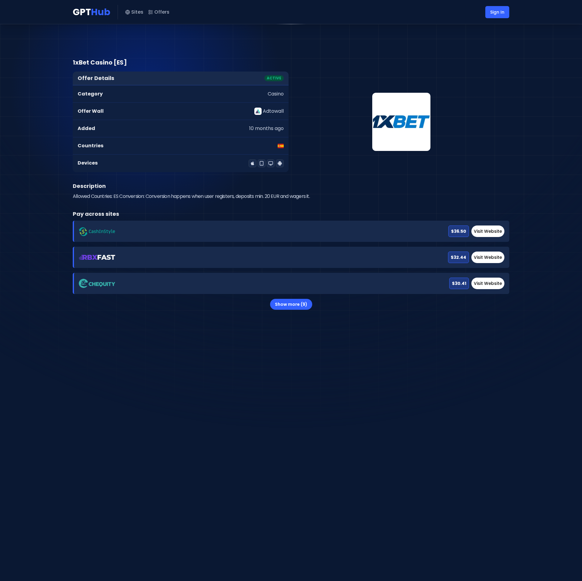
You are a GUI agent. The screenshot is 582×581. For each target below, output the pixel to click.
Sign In (497, 12)
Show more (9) (291, 304)
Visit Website (488, 231)
